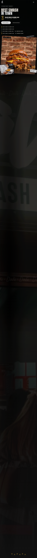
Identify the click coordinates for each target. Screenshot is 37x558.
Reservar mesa (16, 22)
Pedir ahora (5, 22)
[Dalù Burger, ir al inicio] (2, 2)
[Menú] (33, 2)
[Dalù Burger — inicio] (2, 556)
